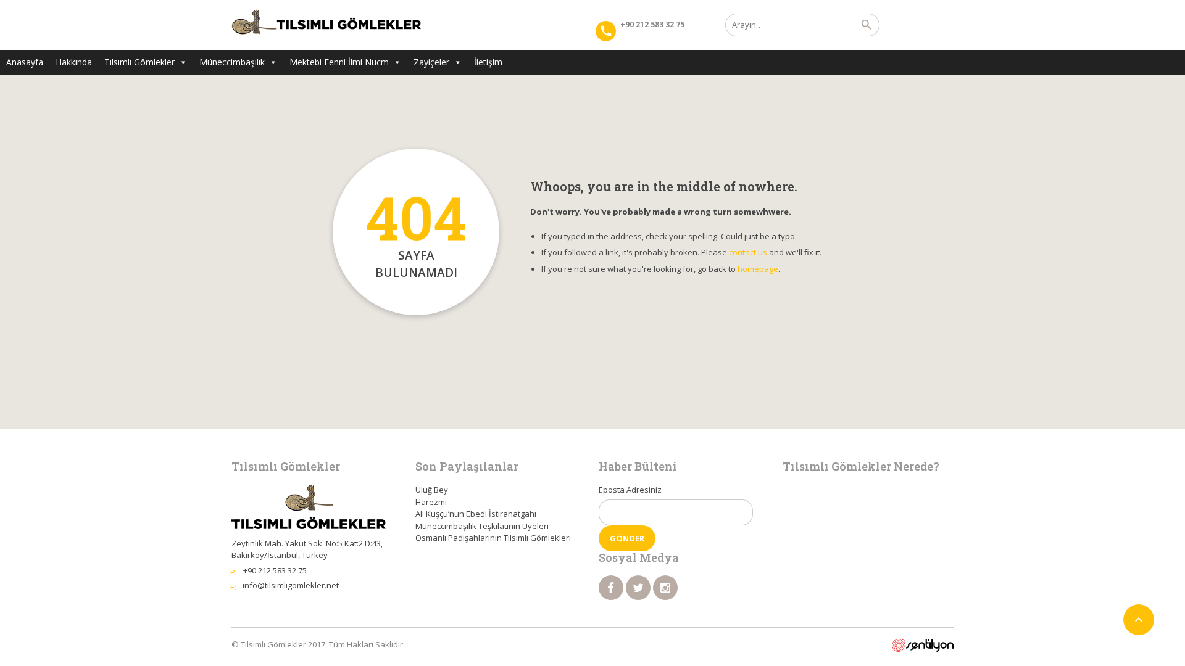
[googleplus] (665, 587)
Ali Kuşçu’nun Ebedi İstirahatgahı (475, 513)
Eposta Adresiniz (630, 489)
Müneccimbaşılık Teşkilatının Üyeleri (482, 526)
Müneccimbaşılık (232, 62)
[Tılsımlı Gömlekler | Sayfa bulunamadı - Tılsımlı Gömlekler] (326, 24)
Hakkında (74, 62)
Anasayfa (24, 62)
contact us (748, 252)
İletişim (488, 62)
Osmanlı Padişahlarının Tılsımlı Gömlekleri (493, 537)
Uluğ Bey (431, 489)
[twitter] (638, 587)
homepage (758, 268)
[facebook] (611, 587)
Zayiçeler (431, 62)
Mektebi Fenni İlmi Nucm (339, 62)
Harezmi (431, 502)
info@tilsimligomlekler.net (291, 585)
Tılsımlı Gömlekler (139, 62)
